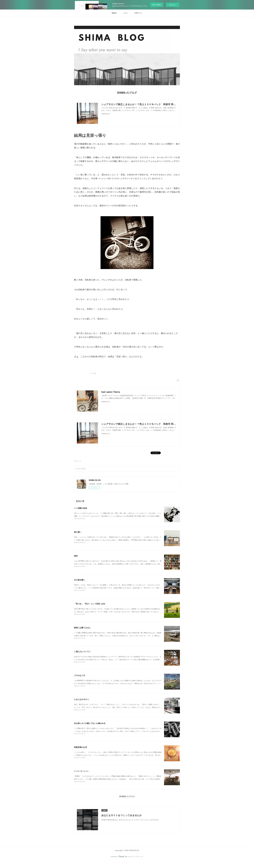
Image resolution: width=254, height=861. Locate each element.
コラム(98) (93, 373)
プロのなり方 (79, 675)
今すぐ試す (156, 4)
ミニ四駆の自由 (80, 508)
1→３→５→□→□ (81, 771)
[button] (114, 13)
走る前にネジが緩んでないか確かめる (90, 723)
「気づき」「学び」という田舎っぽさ (90, 603)
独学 (76, 555)
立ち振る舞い (79, 579)
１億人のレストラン (82, 651)
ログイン (172, 4)
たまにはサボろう (81, 699)
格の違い (77, 532)
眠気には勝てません (82, 627)
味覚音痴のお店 (80, 747)
